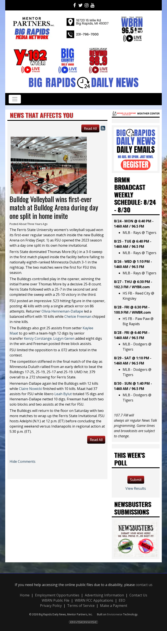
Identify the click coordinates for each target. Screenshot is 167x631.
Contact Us (138, 595)
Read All (90, 128)
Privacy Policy (51, 605)
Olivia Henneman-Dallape (62, 311)
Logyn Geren (63, 338)
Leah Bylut (63, 393)
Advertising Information (104, 595)
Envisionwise (114, 614)
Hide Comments (22, 461)
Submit (136, 479)
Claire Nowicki (30, 388)
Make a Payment (113, 605)
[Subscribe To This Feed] (103, 128)
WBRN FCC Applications (94, 600)
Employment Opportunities (57, 595)
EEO (122, 600)
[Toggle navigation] (15, 99)
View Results (135, 488)
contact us (144, 584)
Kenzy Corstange (38, 338)
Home (25, 595)
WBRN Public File (55, 600)
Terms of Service (81, 605)
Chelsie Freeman (77, 316)
